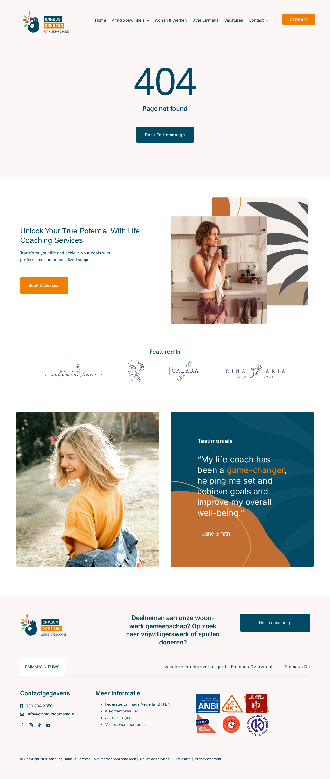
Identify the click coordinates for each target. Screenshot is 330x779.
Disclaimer (182, 759)
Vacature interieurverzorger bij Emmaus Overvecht (194, 666)
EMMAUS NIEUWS (42, 666)
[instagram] (31, 725)
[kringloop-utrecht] (45, 12)
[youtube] (48, 725)
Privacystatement (208, 759)
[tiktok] (39, 725)
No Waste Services (154, 759)
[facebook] (22, 725)
